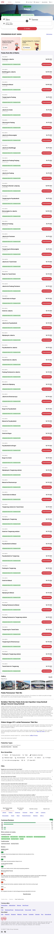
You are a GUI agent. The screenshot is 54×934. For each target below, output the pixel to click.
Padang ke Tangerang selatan (11, 654)
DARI (6, 18)
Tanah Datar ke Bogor (9, 298)
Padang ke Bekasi (7, 84)
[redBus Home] (2, 2)
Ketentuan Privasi (9, 909)
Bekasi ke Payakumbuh (9, 421)
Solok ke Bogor (7, 433)
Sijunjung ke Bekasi (8, 593)
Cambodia (31, 914)
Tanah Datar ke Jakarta (9, 360)
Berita (34, 909)
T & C (2, 909)
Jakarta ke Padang (8, 173)
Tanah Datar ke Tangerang (10, 666)
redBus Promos (34, 735)
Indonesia (7, 914)
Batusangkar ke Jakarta (9, 211)
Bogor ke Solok (7, 458)
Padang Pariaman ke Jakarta (11, 372)
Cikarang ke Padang (8, 122)
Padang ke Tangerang (9, 568)
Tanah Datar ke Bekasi (9, 494)
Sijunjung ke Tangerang (9, 519)
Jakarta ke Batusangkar (9, 135)
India (2, 914)
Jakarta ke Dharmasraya (9, 396)
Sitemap (19, 905)
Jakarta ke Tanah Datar (9, 262)
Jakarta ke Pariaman (8, 236)
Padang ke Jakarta (8, 59)
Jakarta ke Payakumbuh (9, 323)
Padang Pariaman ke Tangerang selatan (14, 617)
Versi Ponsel (25, 905)
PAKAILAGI (27, 47)
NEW (6, 47)
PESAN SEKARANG (46, 64)
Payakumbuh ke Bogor (9, 445)
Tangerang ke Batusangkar (10, 249)
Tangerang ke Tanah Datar (10, 629)
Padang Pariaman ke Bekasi (10, 605)
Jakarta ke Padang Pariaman (11, 286)
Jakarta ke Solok (7, 110)
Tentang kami (4, 905)
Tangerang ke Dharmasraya (10, 642)
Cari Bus (28, 28)
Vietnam (25, 914)
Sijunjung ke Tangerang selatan (12, 470)
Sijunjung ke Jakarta (8, 335)
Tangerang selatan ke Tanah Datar (13, 507)
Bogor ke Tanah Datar (9, 274)
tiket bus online (41, 731)
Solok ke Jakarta (7, 311)
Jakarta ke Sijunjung (8, 384)
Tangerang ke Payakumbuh (10, 198)
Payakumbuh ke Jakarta (9, 347)
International (48, 914)
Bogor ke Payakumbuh (9, 409)
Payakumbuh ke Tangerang (10, 556)
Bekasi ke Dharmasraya (9, 482)
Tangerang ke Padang (9, 97)
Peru (42, 914)
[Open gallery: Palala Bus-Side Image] (38, 685)
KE (32, 18)
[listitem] (3, 39)
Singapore (13, 914)
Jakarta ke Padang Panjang (10, 160)
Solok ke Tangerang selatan (10, 531)
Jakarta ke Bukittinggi (9, 148)
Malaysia (19, 914)
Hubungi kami (12, 905)
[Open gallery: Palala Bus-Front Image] (8, 685)
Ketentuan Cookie (19, 909)
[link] (11, 43)
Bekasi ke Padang (7, 224)
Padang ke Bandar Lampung (11, 186)
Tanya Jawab (28, 909)
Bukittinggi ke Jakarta (9, 72)
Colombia (37, 914)
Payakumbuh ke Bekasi (9, 543)
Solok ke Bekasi (7, 580)
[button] (27, 21)
